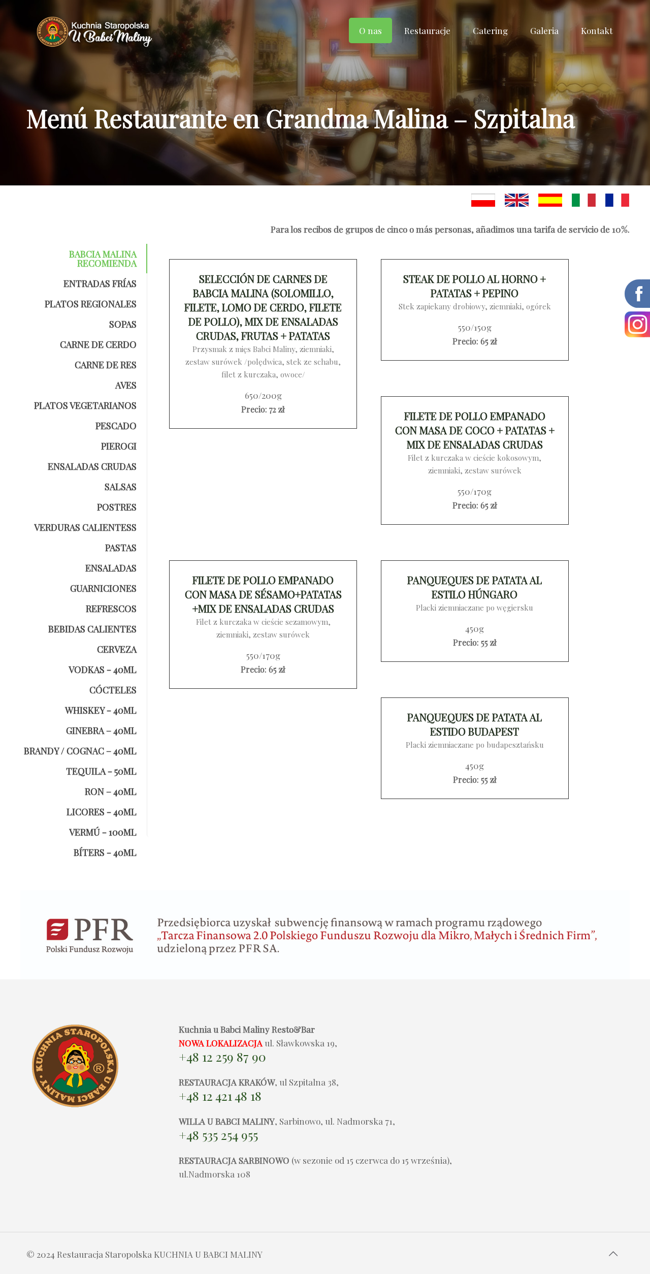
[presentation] (77, 258)
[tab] (77, 258)
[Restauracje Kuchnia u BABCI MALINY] (96, 38)
